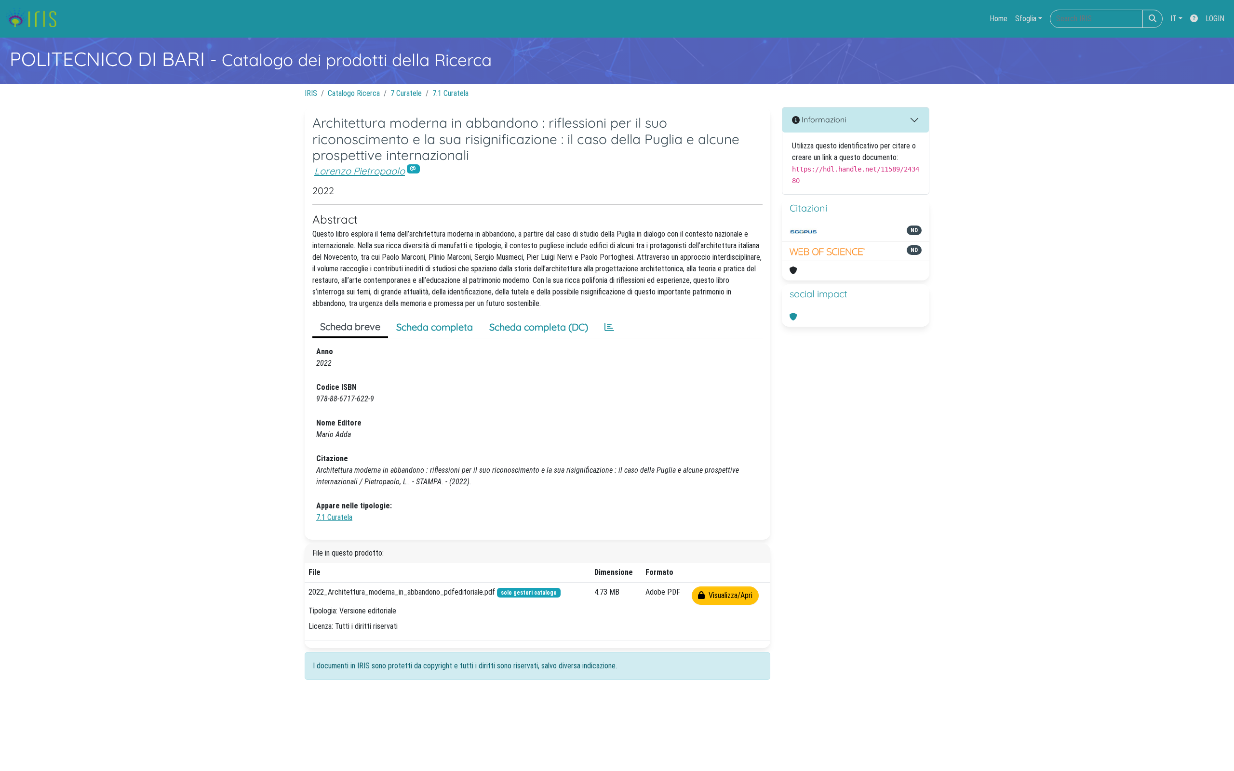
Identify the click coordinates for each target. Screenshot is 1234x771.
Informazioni (823, 119)
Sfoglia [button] (1025, 18)
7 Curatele (406, 93)
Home (998, 18)
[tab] (609, 327)
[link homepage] (35, 19)
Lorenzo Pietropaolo (359, 171)
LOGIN (1215, 18)
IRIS (311, 93)
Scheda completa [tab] (434, 327)
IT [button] (1173, 18)
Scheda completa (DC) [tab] (538, 327)
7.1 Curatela (450, 93)
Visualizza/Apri (728, 595)
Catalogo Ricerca (354, 93)
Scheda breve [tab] (350, 326)
